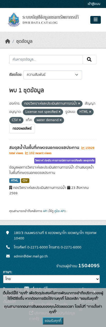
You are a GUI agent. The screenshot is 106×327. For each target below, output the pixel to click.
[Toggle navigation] (95, 20)
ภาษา (7, 272)
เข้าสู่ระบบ (94, 4)
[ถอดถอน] (79, 104)
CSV (25, 181)
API (45, 211)
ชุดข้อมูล (24, 41)
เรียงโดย (15, 74)
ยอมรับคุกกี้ (53, 320)
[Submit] (90, 59)
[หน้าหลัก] (7, 41)
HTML (14, 181)
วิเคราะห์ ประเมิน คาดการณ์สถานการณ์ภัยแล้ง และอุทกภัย (64, 160)
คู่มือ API (59, 211)
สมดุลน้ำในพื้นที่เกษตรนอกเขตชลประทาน (44, 147)
